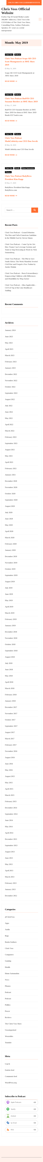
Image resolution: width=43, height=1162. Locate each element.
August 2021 (10, 450)
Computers (9, 955)
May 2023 (9, 343)
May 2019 (9, 600)
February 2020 (11, 544)
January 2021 (10, 475)
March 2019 (9, 613)
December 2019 (11, 556)
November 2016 (11, 751)
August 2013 (10, 852)
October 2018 (10, 644)
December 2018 (11, 632)
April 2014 (9, 833)
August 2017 (10, 732)
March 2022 (9, 431)
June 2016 (9, 764)
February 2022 (11, 437)
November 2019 (11, 563)
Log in (7, 1064)
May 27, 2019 (11, 105)
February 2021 (11, 468)
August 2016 (10, 757)
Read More (10, 81)
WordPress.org (11, 1083)
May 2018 (9, 676)
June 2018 (9, 669)
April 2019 (9, 607)
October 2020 (10, 494)
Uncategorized (10, 1030)
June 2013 (9, 858)
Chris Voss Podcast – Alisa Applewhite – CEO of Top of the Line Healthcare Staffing (20, 287)
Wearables (9, 1036)
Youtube (8, 1043)
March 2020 (9, 538)
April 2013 (9, 871)
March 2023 (9, 355)
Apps (7, 923)
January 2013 (10, 889)
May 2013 (9, 864)
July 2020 (8, 512)
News (7, 980)
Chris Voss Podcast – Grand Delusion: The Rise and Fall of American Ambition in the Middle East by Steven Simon (20, 235)
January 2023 (10, 368)
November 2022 (11, 381)
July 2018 (8, 663)
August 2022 (10, 399)
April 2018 (9, 682)
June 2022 (9, 412)
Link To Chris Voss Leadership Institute (24, 2)
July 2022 (8, 406)
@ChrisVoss (10, 917)
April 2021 (9, 462)
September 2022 (11, 393)
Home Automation (28, 168)
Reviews (8, 1017)
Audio (7, 929)
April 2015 (9, 789)
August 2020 (10, 506)
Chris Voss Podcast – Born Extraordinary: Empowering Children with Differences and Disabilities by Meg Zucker (21, 276)
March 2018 (9, 688)
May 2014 (9, 827)
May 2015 (9, 783)
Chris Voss (9, 54)
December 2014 (11, 808)
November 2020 (11, 487)
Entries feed (9, 1070)
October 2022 (10, 387)
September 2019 (11, 575)
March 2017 (9, 739)
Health (17, 168)
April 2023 (9, 349)
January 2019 (10, 626)
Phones (8, 986)
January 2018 (10, 701)
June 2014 (9, 820)
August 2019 (10, 582)
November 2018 (11, 638)
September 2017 (11, 726)
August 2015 (10, 776)
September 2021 (11, 443)
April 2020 (9, 531)
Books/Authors (11, 942)
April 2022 (9, 424)
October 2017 (10, 720)
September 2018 (11, 651)
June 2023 (9, 337)
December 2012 (11, 896)
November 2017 (11, 713)
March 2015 (9, 795)
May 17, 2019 (11, 183)
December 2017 (11, 707)
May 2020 (9, 525)
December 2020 (11, 481)
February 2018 (11, 695)
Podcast (17, 54)
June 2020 (9, 519)
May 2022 (9, 418)
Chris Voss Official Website (15, 11)
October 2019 (10, 569)
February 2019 (11, 619)
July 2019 (8, 588)
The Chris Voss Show (13, 1024)
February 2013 (11, 883)
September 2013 (11, 845)
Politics (7, 1005)
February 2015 (11, 801)
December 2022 (11, 374)
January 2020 (10, 550)
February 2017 (11, 745)
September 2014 (11, 814)
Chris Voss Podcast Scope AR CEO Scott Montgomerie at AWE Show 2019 (20, 61)
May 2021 (9, 456)
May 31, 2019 (11, 68)
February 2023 (11, 362)
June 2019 (9, 594)
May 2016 (9, 770)
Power (7, 1011)
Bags (7, 936)
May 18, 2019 (11, 145)
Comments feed (11, 1076)
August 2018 (10, 657)
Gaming (8, 961)
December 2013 (11, 839)
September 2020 (11, 500)
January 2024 (10, 330)
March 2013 (9, 877)
